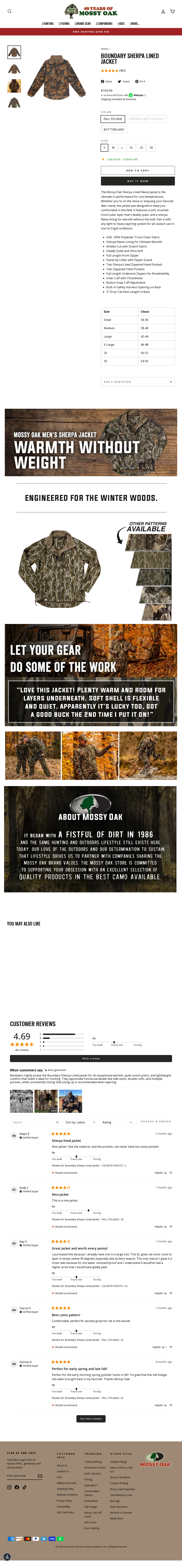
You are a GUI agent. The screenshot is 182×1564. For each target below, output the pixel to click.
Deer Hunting (91, 1528)
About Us (62, 1465)
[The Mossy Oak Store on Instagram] (9, 1487)
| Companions (104, 23)
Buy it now (138, 181)
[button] (62, 1034)
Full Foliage (90, 1506)
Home (104, 48)
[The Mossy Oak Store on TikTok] (24, 1487)
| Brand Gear (83, 23)
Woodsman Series (94, 1467)
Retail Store (116, 1518)
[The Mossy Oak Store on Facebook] (17, 1487)
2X (141, 148)
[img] (55, 1070)
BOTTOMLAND (114, 129)
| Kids (121, 23)
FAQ (59, 1477)
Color (106, 112)
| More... (135, 23)
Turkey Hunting (92, 1461)
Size (104, 140)
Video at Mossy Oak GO (121, 1469)
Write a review (91, 1058)
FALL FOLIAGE (113, 119)
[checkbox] (154, 1121)
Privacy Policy (64, 1500)
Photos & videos (156, 1121)
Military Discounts (66, 1483)
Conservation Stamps (92, 1493)
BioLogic (115, 1501)
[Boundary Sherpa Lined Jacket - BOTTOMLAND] (19, 994)
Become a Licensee (121, 1512)
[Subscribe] (40, 1476)
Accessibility (63, 1506)
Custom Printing (119, 1483)
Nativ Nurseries (118, 1506)
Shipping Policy (65, 1488)
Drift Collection (92, 1473)
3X (151, 148)
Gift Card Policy (65, 1512)
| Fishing (64, 23)
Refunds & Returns (67, 1494)
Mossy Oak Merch (120, 1477)
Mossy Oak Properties (122, 1489)
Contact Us (63, 1471)
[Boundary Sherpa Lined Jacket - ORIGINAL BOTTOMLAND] (14, 994)
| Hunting (48, 23)
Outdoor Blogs (118, 1461)
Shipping (106, 99)
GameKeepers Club (121, 1495)
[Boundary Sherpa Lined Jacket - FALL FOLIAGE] (9, 994)
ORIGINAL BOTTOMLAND (146, 119)
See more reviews (91, 1418)
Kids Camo (90, 1522)
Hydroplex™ (91, 1485)
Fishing (88, 1479)
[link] (113, 70)
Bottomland (91, 1501)
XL (131, 148)
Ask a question (117, 381)
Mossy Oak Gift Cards (93, 1514)
